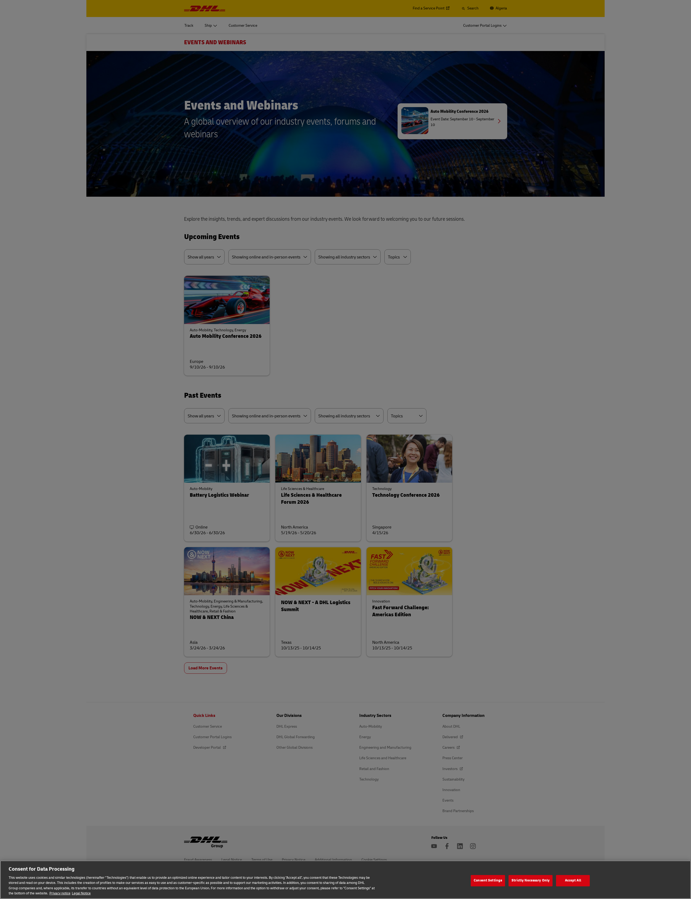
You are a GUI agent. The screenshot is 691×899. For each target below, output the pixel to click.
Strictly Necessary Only (531, 880)
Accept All (573, 880)
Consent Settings (488, 880)
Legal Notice (81, 893)
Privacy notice (59, 893)
